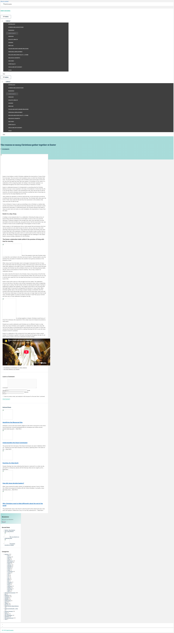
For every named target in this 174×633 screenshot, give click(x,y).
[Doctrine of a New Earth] (24, 455)
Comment (5, 387)
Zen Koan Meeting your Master (11, 369)
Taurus (8, 590)
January (9, 572)
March (8, 579)
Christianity (12, 33)
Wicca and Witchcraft (15, 67)
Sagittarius (9, 586)
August (8, 559)
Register (4, 521)
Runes (6, 612)
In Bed (8, 570)
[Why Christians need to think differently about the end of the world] (24, 496)
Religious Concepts (14, 57)
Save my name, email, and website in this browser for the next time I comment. (24, 396)
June (8, 575)
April (8, 555)
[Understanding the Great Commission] (24, 435)
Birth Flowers (10, 560)
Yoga (9, 70)
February (9, 567)
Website (26, 392)
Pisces (8, 584)
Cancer (8, 563)
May (8, 580)
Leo (8, 576)
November (9, 582)
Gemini (8, 568)
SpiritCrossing (5, 10)
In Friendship (10, 571)
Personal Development (15, 51)
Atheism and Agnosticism (15, 27)
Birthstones (9, 562)
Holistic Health (13, 39)
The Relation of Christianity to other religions (15, 367)
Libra (8, 578)
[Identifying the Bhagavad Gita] (24, 414)
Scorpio (9, 587)
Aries (8, 558)
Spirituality (12, 64)
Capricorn (9, 564)
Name (4, 390)
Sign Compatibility (8, 615)
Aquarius (9, 556)
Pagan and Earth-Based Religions (18, 48)
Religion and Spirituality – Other (18, 54)
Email (28, 390)
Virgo (8, 591)
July (8, 574)
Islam (6, 602)
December (9, 566)
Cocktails (6, 598)
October (9, 583)
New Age (10, 45)
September (9, 588)
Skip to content (4, 1)
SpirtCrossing (9, 630)
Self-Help (11, 60)
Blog (5, 594)
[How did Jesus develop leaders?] (24, 475)
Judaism (10, 42)
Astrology (11, 24)
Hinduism (11, 36)
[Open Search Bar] (4, 74)
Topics (8, 21)
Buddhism (11, 30)
